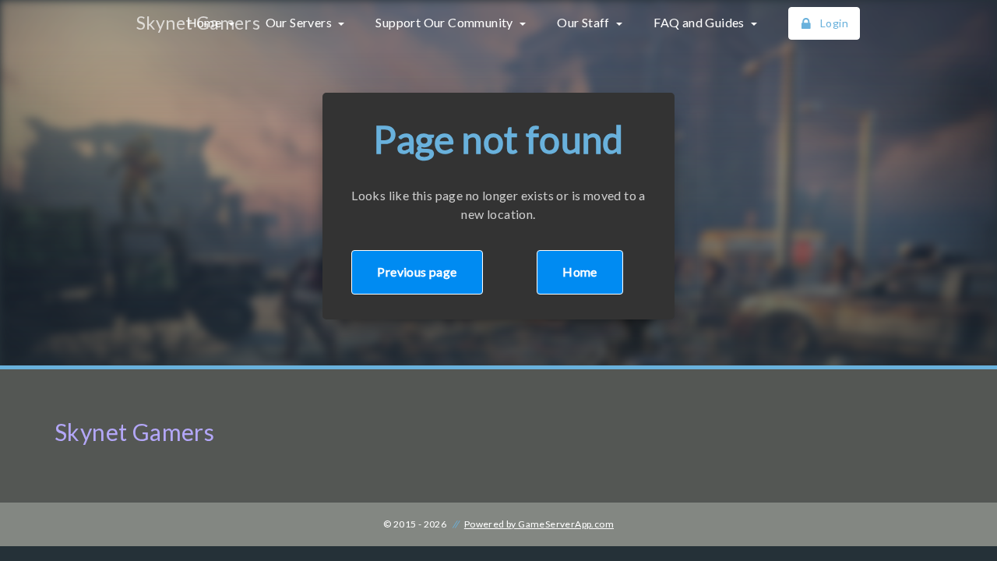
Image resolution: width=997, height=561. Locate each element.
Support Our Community (445, 22)
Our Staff (584, 22)
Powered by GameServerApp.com (539, 524)
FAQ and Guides (700, 22)
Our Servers (300, 22)
